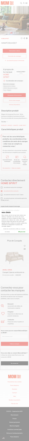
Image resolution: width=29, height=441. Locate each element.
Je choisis (7, 231)
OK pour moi (21, 231)
